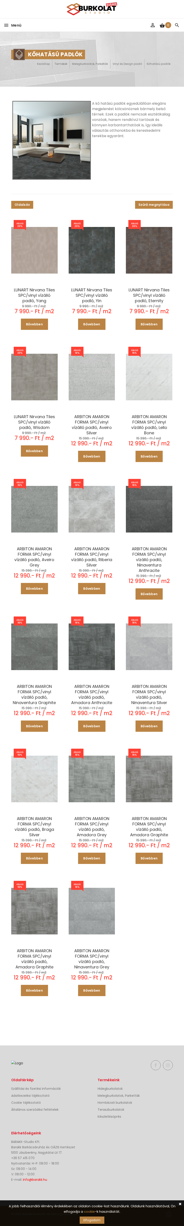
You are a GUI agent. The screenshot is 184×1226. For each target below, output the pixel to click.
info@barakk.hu (35, 1179)
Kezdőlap (43, 64)
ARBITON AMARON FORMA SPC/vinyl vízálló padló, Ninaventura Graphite (34, 694)
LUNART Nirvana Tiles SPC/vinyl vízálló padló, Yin (91, 295)
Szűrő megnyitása (153, 204)
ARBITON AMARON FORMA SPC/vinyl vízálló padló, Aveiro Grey (34, 557)
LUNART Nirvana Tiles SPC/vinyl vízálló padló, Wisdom (34, 422)
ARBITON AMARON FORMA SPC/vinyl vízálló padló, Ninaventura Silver (149, 694)
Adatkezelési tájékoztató (30, 1095)
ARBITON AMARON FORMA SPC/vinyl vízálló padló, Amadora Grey (91, 827)
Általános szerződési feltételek (35, 1109)
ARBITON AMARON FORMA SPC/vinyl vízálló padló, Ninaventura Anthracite (149, 559)
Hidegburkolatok (110, 1088)
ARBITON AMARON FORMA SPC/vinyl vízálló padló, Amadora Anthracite (91, 694)
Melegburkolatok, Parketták (90, 64)
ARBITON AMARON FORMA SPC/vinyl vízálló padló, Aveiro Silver (92, 425)
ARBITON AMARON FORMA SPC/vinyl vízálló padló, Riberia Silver (91, 557)
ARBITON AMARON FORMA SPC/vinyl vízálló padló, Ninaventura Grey (91, 959)
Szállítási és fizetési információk (36, 1088)
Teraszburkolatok (111, 1109)
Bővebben (34, 324)
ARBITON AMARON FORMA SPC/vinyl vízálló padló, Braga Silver (34, 827)
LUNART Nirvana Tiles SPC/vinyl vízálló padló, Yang (34, 295)
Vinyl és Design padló (127, 64)
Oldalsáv (22, 204)
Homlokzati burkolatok (115, 1102)
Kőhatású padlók (159, 64)
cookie (89, 1211)
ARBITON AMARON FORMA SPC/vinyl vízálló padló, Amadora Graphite (149, 827)
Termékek (61, 64)
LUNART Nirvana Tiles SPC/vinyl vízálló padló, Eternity (149, 295)
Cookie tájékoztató (26, 1102)
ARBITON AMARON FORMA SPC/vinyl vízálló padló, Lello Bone (149, 425)
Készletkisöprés (109, 1116)
